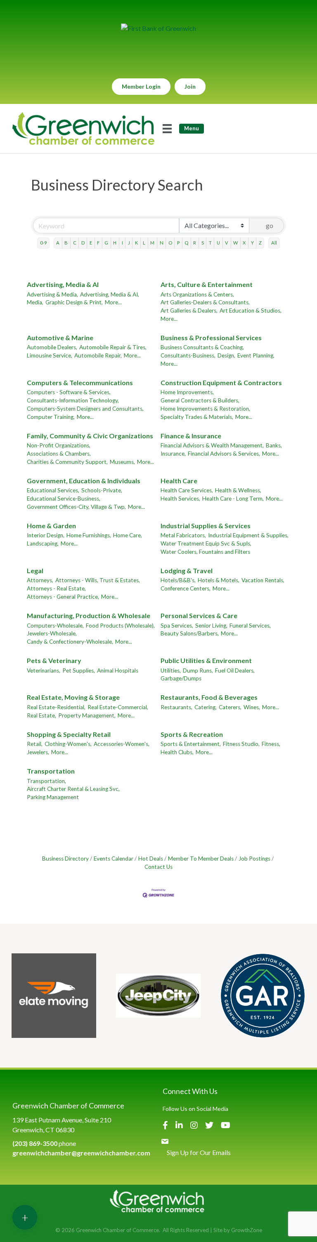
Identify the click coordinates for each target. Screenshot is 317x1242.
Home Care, (127, 535)
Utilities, (171, 670)
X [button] (244, 242)
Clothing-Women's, (68, 744)
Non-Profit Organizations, (58, 445)
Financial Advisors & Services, (224, 453)
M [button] (152, 242)
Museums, (122, 462)
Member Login (141, 86)
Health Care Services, (187, 490)
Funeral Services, (250, 625)
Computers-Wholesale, (55, 625)
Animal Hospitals (117, 670)
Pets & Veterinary (54, 660)
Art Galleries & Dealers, (189, 310)
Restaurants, (176, 707)
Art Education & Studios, (251, 310)
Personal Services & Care (199, 615)
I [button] (122, 242)
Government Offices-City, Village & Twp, (76, 506)
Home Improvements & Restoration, (205, 408)
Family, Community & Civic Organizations (90, 436)
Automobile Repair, (98, 355)
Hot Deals (150, 858)
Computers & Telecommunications (80, 382)
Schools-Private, (101, 490)
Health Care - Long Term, (233, 498)
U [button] (218, 242)
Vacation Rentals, (262, 580)
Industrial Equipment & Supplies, (248, 535)
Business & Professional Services (211, 337)
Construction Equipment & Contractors (221, 382)
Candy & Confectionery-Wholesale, (70, 641)
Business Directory (65, 858)
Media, (35, 302)
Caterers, (230, 707)
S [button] (202, 242)
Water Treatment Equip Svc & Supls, (206, 543)
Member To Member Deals (201, 858)
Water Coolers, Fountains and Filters (205, 551)
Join (190, 86)
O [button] (170, 242)
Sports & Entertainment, (191, 744)
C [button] (74, 242)
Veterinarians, (43, 670)
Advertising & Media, (52, 294)
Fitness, (271, 744)
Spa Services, (177, 625)
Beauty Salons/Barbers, (190, 633)
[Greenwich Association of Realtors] (262, 995)
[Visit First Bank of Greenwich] (158, 28)
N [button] (161, 242)
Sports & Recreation (192, 734)
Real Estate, (41, 715)
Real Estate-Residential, (56, 707)
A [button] (57, 242)
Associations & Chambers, (59, 453)
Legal (35, 570)
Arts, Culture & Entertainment (207, 284)
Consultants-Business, (188, 355)
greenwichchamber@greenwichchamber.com (81, 1153)
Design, (226, 355)
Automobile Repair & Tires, (113, 347)
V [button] (226, 242)
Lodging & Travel (187, 570)
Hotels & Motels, (218, 580)
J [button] (129, 242)
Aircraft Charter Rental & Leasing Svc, (73, 789)
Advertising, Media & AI (63, 284)
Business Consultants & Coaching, (202, 347)
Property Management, (87, 715)
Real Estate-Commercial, (118, 707)
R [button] (194, 242)
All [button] (274, 242)
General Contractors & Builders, (200, 400)
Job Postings (254, 858)
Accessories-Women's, (121, 744)
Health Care (179, 481)
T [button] (210, 242)
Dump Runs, (198, 670)
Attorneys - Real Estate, (56, 588)
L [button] (144, 242)
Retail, (35, 744)
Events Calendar (113, 858)
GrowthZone (246, 1230)
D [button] (83, 242)
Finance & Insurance (191, 436)
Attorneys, (40, 580)
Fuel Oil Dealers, (235, 670)
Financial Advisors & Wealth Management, (212, 445)
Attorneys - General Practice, (63, 596)
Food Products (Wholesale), (120, 625)
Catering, (205, 707)
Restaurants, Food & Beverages (209, 697)
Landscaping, (43, 543)
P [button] (178, 242)
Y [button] (252, 242)
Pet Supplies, (78, 670)
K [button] (136, 242)
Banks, (274, 445)
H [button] (114, 242)
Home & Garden (51, 525)
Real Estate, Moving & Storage (73, 697)
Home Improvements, (187, 392)
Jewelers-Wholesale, (52, 633)
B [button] (66, 242)
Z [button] (260, 242)
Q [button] (186, 242)
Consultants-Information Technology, (73, 400)
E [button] (91, 242)
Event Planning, (255, 355)
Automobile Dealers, (52, 347)
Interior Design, (45, 535)
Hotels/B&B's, (178, 580)
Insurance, (173, 453)
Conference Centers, (186, 588)
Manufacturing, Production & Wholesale (88, 615)
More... (113, 302)
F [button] (98, 242)
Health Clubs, (177, 752)
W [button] (235, 242)
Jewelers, (38, 752)
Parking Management (53, 797)
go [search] (269, 225)
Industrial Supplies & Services (206, 525)
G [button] (106, 242)
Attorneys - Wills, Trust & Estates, (97, 580)
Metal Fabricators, (183, 535)
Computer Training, (51, 417)
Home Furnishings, (88, 535)
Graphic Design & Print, (74, 302)
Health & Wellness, (238, 490)
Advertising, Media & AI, (109, 294)
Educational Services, (53, 490)
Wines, (252, 707)
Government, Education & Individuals (83, 481)
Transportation (51, 771)
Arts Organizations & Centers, (197, 294)
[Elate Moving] (54, 995)
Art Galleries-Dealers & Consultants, (205, 302)
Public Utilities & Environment (206, 660)
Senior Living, (211, 625)
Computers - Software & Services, (69, 392)
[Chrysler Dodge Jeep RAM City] (158, 995)
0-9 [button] (43, 242)
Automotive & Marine (60, 337)
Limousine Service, (49, 355)
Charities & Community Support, (67, 462)
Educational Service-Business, (63, 498)
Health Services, (180, 498)
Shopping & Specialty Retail (69, 734)
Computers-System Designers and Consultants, (85, 408)
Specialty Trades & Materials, (197, 417)
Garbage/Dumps (181, 678)
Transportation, (46, 781)
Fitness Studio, (241, 744)
